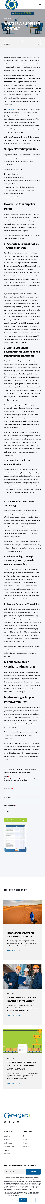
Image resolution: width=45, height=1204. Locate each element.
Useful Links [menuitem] (27, 1131)
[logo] (17, 1115)
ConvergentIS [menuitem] (9, 1131)
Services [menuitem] (7, 1139)
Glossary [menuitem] (25, 1143)
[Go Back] (22, 41)
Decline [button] (32, 1200)
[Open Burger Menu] (40, 4)
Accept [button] (23, 1200)
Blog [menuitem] (23, 1136)
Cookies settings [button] (14, 1200)
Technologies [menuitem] (8, 1143)
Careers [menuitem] (25, 1139)
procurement (11, 109)
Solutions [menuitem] (7, 1136)
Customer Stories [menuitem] (9, 1147)
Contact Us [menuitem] (25, 1147)
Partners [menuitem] (7, 1150)
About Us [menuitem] (7, 1154)
